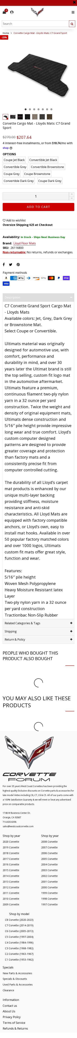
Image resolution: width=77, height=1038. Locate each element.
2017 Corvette (11, 859)
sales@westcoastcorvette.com (18, 826)
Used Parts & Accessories (18, 984)
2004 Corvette (49, 864)
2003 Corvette (49, 870)
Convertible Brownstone (47, 167)
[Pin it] (18, 264)
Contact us (10, 1006)
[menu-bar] (72, 12)
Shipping (11, 631)
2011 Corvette (11, 893)
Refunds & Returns (15, 1028)
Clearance (8, 990)
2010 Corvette (11, 898)
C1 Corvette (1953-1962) (19, 959)
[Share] (4, 264)
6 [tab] (47, 109)
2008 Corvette (49, 841)
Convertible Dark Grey (19, 181)
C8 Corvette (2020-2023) (19, 919)
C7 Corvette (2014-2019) (19, 925)
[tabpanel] (38, 73)
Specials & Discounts (15, 978)
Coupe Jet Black (14, 160)
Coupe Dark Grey (49, 181)
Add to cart (38, 207)
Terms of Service (14, 1023)
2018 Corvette (11, 853)
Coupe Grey (12, 174)
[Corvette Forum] (50, 12)
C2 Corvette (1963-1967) (19, 954)
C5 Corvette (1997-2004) (19, 937)
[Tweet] (10, 264)
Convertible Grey (15, 167)
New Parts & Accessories (17, 973)
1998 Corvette (49, 898)
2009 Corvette (11, 904)
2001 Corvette (49, 881)
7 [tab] (51, 109)
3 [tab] (34, 109)
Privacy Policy (12, 1017)
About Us (9, 1011)
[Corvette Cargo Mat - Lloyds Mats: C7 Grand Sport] (38, 73)
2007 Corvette (49, 847)
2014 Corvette (11, 876)
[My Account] (12, 12)
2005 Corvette (49, 859)
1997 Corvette (49, 904)
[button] (71, 198)
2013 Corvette (11, 881)
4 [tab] (38, 109)
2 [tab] (30, 109)
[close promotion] (74, 1)
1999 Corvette (49, 893)
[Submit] (72, 23)
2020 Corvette (11, 841)
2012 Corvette (11, 887)
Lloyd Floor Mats (24, 243)
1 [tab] (26, 109)
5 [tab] (43, 109)
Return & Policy (15, 639)
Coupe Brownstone (37, 174)
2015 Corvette (11, 870)
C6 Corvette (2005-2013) (19, 931)
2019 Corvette (11, 847)
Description (12, 297)
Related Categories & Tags (22, 623)
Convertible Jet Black (43, 160)
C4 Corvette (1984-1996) (19, 942)
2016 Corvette (11, 864)
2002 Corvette (49, 876)
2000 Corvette (49, 887)
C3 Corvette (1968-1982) (19, 948)
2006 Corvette (49, 853)
